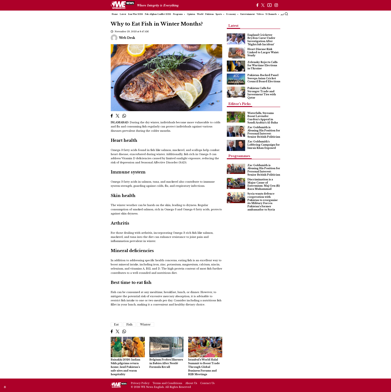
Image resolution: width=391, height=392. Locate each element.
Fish (129, 324)
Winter (145, 324)
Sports (219, 14)
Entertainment (247, 14)
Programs (178, 14)
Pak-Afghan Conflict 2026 (158, 14)
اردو (282, 14)
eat (116, 324)
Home (115, 14)
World (200, 14)
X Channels (271, 14)
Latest (123, 14)
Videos (260, 14)
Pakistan (209, 14)
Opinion (191, 14)
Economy (231, 14)
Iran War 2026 (135, 14)
